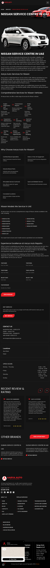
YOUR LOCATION (30, 270)
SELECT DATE (4, 277)
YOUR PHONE (4, 270)
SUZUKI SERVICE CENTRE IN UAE (37, 445)
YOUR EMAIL (29, 263)
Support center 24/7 (5, 487)
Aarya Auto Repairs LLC (40, 546)
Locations (6, 348)
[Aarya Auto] (6, 2)
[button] (23, 541)
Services (8, 9)
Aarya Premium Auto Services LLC (25, 547)
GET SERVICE (8, 316)
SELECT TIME (29, 277)
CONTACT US (7, 327)
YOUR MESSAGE (5, 285)
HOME (2, 9)
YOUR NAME (4, 263)
